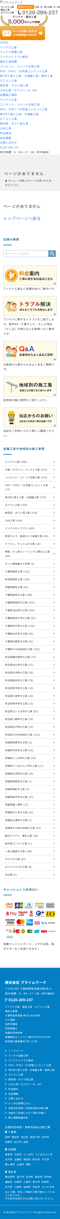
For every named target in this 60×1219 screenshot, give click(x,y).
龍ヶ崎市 (10, 1164)
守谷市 (18, 1154)
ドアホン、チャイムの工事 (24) (23, 543)
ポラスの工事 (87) (15, 859)
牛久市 (45, 1159)
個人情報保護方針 (18, 1117)
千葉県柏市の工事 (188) (18, 594)
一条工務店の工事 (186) (18, 851)
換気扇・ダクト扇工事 (14, 85)
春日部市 (10, 1176)
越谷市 (38, 1176)
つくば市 (28, 1154)
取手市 (36, 1159)
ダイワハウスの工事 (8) (18, 866)
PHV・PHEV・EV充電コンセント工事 (24, 71)
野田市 (15, 1137)
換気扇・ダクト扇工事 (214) (21, 512)
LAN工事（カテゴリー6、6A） (19, 90)
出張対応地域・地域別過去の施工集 (28, 1108)
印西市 (8, 1142)
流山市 (24, 1137)
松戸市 (18, 1142)
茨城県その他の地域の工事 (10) (23, 828)
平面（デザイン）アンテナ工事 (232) (26, 469)
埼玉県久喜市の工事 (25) (19, 696)
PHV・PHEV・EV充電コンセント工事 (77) (26, 487)
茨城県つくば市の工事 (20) (20, 758)
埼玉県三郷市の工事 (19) (19, 719)
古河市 (8, 1159)
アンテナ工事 (8, 47)
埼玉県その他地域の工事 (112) (22, 734)
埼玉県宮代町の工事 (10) (19, 688)
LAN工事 (5, 128)
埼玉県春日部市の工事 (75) (20, 657)
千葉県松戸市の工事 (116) (20, 625)
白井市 (45, 1137)
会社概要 (5, 138)
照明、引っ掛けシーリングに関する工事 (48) (27, 554)
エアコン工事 (8, 80)
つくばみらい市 (43, 1154)
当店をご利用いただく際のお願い (27, 1112)
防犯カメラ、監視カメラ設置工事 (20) (26, 536)
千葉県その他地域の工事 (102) (22, 649)
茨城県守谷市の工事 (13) (19, 750)
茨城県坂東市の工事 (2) (18, 742)
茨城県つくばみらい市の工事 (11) (24, 765)
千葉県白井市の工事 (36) (19, 633)
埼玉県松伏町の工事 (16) (19, 672)
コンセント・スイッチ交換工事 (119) (26, 477)
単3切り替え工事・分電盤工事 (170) (25, 497)
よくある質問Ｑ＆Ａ (19, 1103)
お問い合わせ (8, 142)
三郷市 (18, 1187)
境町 (28, 1164)
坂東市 (8, 1154)
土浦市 (20, 1164)
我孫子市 (35, 1137)
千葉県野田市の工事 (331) (20, 602)
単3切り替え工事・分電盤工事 (19, 114)
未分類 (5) (11, 874)
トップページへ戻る (22, 218)
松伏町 (29, 1176)
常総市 (27, 1159)
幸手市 (36, 1182)
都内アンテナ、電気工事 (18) (21, 835)
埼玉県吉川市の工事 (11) (19, 664)
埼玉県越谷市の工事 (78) (19, 680)
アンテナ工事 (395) (16, 461)
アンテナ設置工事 (11, 52)
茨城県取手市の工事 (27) (19, 797)
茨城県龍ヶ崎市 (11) (16, 804)
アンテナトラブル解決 (14, 57)
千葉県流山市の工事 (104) (20, 610)
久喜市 (27, 1182)
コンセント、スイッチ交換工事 (20, 66)
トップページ (15, 1050)
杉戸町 (8, 1187)
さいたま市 (48, 1187)
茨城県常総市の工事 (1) (18, 781)
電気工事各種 (8, 61)
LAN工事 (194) (13, 520)
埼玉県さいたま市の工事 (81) (21, 711)
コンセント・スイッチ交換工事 (20, 104)
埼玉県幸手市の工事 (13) (19, 703)
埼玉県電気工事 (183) (17, 579)
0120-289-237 (9, 147)
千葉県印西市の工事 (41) (19, 641)
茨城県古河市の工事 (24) (19, 773)
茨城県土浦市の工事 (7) (18, 820)
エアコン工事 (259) (16, 505)
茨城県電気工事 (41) (16, 587)
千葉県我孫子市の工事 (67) (20, 618)
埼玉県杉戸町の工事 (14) (19, 727)
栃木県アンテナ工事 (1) (18, 843)
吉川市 (20, 1176)
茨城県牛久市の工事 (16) (19, 812)
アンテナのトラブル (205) (20, 528)
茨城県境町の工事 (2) (17, 789)
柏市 (7, 1137)
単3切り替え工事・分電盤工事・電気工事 (26, 76)
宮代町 (48, 1176)
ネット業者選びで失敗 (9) (19, 563)
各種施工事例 (8, 95)
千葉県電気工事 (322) (17, 571)
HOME (4, 42)
